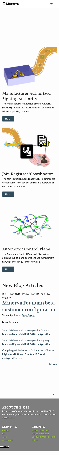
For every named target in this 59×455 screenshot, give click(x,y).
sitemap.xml (7, 440)
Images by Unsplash (40, 433)
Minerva (12, 4)
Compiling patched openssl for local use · (28, 354)
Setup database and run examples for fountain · (26, 332)
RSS (4, 433)
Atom (4, 437)
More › (8, 119)
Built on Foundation (40, 430)
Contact (5, 430)
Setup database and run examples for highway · (26, 342)
